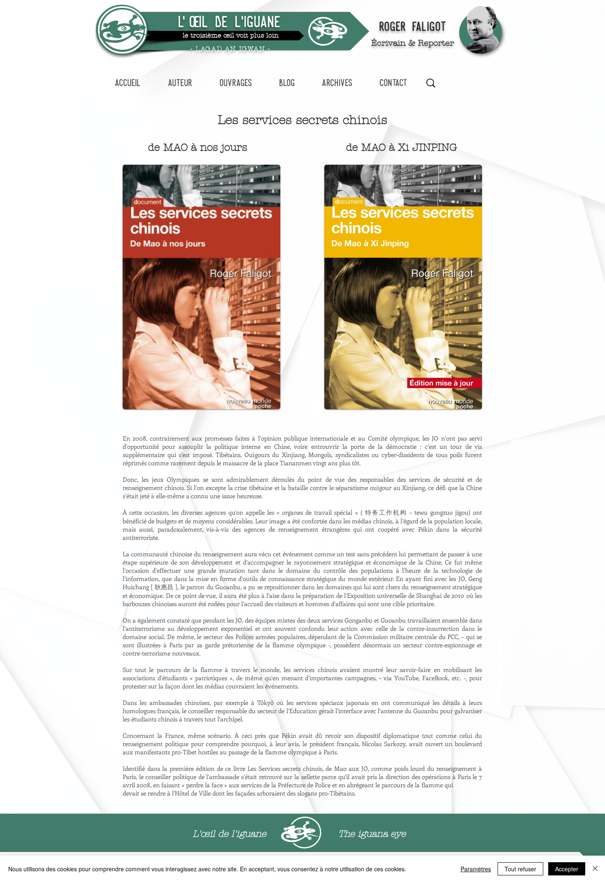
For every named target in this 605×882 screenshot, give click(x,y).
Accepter (566, 869)
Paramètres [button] (476, 869)
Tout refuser (520, 869)
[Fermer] (595, 868)
